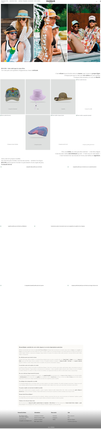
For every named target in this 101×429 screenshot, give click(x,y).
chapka (71, 359)
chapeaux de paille (32, 402)
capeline (38, 377)
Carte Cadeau (37, 1)
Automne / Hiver (13, 1)
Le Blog (2, 2)
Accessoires (30, 1)
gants (76, 390)
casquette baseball (46, 375)
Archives (20, 1)
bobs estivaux (52, 402)
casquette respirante (78, 361)
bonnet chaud (65, 359)
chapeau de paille (63, 361)
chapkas (76, 402)
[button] (91, 1)
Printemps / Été (4, 1)
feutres (73, 402)
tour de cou (53, 377)
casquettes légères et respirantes (42, 402)
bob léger (70, 361)
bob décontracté (23, 377)
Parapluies (25, 1)
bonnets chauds (69, 402)
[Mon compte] (94, 1)
